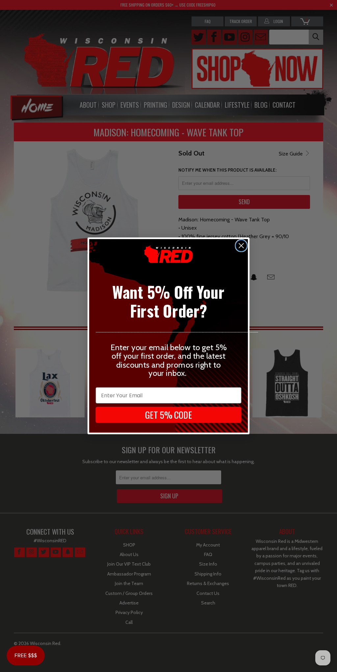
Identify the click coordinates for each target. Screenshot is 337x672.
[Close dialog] (241, 245)
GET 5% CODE (168, 414)
